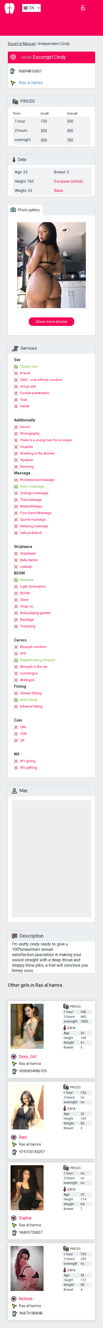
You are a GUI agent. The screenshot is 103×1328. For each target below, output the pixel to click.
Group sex (28, 386)
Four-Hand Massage (35, 513)
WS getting (28, 767)
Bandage (27, 620)
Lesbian (26, 567)
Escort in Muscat (21, 44)
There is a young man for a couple (46, 440)
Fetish (24, 406)
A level (25, 373)
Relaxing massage (34, 526)
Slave (24, 600)
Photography (30, 433)
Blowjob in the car (33, 667)
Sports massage (32, 519)
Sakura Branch (31, 533)
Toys (23, 400)
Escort (25, 427)
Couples (26, 447)
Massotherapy (31, 506)
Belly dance (29, 560)
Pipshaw (26, 460)
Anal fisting (28, 700)
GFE (23, 653)
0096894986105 (33, 1071)
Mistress (26, 580)
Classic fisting (30, 693)
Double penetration (34, 393)
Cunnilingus (29, 673)
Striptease (28, 553)
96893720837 (31, 1232)
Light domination (33, 586)
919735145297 (32, 1151)
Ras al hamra (30, 82)
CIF (22, 740)
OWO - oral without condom (41, 380)
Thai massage (30, 500)
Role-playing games (35, 613)
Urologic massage (34, 493)
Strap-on (26, 606)
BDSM (25, 593)
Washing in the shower (37, 453)
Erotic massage (32, 486)
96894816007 (30, 71)
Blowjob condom (33, 647)
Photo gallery (28, 210)
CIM (23, 727)
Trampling (27, 626)
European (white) (68, 181)
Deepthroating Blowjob (37, 660)
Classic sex (28, 366)
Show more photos (51, 321)
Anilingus (27, 680)
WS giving (27, 761)
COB (23, 734)
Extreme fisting (31, 706)
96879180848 (31, 1313)
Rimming (27, 467)
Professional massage (37, 480)
